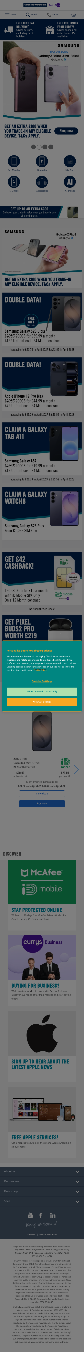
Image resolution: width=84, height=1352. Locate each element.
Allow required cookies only (42, 691)
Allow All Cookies (42, 702)
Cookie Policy (40, 670)
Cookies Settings (42, 681)
